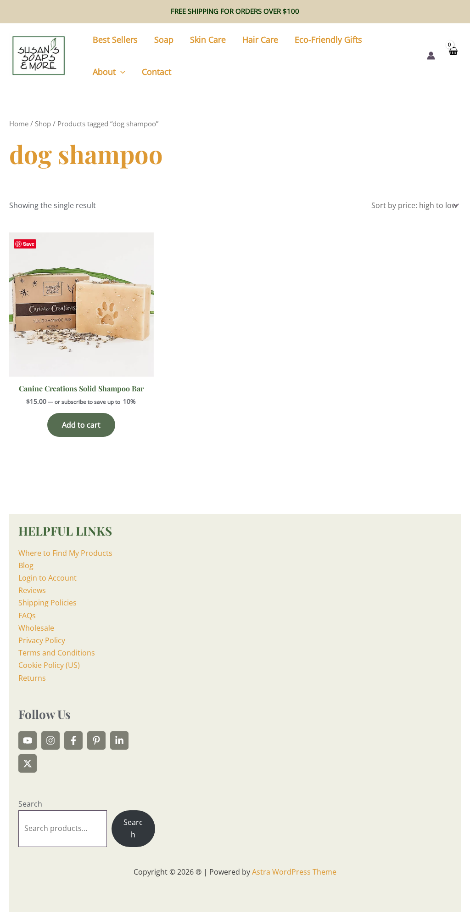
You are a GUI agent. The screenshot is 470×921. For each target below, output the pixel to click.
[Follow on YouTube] (27, 740)
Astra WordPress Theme (294, 872)
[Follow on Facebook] (73, 740)
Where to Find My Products (65, 553)
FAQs (27, 615)
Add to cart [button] (81, 425)
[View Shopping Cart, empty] (452, 55)
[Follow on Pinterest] (96, 740)
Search (30, 804)
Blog (26, 565)
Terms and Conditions (56, 653)
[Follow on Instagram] (50, 740)
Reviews (32, 590)
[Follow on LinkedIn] (119, 740)
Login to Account (47, 578)
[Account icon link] (431, 55)
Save (28, 243)
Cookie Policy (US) (49, 665)
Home (18, 123)
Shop (43, 123)
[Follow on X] (27, 763)
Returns (32, 678)
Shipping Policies (47, 603)
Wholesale (36, 628)
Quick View (81, 368)
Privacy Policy (41, 640)
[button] (120, 72)
